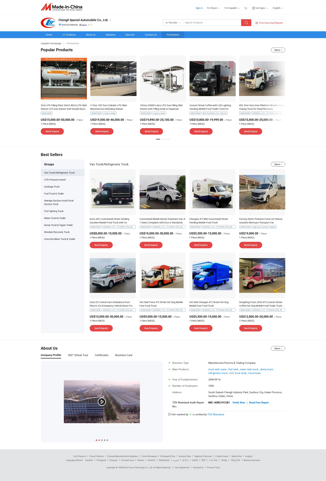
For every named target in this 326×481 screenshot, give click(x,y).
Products (71, 34)
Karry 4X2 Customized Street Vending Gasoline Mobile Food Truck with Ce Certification (109, 222)
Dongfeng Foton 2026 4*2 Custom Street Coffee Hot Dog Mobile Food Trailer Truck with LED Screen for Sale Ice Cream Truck (260, 305)
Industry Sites (185, 456)
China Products (96, 456)
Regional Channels (203, 456)
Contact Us (151, 34)
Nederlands (164, 460)
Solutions (110, 34)
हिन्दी (203, 460)
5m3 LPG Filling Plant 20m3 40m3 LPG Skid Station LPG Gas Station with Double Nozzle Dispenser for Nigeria (64, 109)
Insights (248, 456)
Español (89, 460)
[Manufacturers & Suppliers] (62, 7)
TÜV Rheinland (215, 414)
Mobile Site (237, 456)
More (277, 50)
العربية (176, 460)
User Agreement (182, 467)
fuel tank (233, 369)
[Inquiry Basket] (246, 8)
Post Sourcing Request (271, 22)
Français (113, 460)
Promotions (173, 34)
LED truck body (238, 373)
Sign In (199, 8)
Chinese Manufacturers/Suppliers (122, 456)
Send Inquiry (52, 131)
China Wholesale (149, 456)
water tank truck (249, 369)
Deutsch (151, 460)
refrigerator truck (218, 373)
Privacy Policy (213, 467)
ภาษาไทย (213, 460)
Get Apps (260, 8)
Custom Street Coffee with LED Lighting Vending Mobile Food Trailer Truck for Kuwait (210, 109)
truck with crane (217, 369)
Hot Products (80, 456)
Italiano (140, 460)
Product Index (221, 456)
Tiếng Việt (235, 460)
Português (101, 460)
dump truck (266, 369)
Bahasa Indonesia (252, 460)
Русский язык (127, 460)
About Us (90, 34)
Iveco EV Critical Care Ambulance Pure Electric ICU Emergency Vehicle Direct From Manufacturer (112, 305)
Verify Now (238, 402)
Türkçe (224, 460)
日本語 (195, 460)
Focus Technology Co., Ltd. (140, 467)
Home (49, 34)
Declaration (198, 467)
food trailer (254, 373)
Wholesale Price (167, 456)
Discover (130, 34)
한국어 (185, 460)
